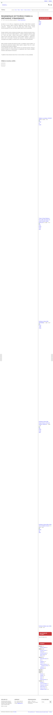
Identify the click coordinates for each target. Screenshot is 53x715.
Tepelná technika (43, 679)
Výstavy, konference (22, 20)
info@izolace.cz (20, 703)
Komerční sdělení (43, 647)
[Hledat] (48, 5)
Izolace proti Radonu (43, 683)
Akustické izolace (43, 650)
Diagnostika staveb (43, 658)
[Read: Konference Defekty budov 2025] (40, 532)
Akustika (41, 673)
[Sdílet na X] (2, 64)
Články (3, 9)
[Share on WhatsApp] (3, 64)
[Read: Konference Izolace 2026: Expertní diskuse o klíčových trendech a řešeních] (40, 328)
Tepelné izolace (43, 687)
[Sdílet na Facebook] (1, 64)
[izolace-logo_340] (4, 5)
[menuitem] (48, 5)
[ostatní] (40, 646)
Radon (41, 678)
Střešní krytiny (42, 686)
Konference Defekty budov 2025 (45, 626)
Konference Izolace (44, 665)
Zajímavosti (42, 668)
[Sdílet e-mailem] (4, 64)
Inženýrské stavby (43, 653)
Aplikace (40, 648)
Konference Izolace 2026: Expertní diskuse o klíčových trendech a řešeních (44, 423)
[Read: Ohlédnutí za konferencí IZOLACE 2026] (40, 24)
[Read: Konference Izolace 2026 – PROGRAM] (40, 229)
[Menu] (51, 5)
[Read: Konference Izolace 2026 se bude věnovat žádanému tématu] (40, 432)
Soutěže (40, 671)
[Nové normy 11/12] (1, 357)
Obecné (40, 657)
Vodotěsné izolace (43, 689)
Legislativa (42, 661)
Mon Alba (14, 711)
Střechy (41, 655)
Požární (41, 676)
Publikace (42, 662)
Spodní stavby (42, 654)
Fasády (41, 651)
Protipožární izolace (43, 685)
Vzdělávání (42, 667)
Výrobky (40, 680)
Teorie (40, 672)
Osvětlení (41, 675)
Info (40, 660)
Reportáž (40, 669)
